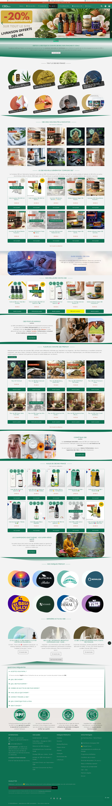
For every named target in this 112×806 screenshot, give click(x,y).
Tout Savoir (31, 338)
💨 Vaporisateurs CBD (77, 6)
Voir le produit (16, 207)
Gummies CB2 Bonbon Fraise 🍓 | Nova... (36, 232)
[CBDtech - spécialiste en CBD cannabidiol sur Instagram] (57, 799)
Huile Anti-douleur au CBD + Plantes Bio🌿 (75, 490)
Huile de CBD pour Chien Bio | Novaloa (17, 302)
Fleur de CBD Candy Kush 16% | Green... (56, 414)
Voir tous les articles (56, 659)
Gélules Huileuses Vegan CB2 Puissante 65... (94, 302)
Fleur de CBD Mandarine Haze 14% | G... (75, 414)
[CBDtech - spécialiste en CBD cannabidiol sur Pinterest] (54, 799)
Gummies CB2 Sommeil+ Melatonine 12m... (56, 232)
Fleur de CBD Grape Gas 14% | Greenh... (36, 414)
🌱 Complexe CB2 (42, 6)
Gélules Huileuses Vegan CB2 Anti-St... (75, 232)
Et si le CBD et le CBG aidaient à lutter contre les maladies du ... (23, 641)
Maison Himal (61, 747)
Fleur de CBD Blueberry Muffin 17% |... (56, 381)
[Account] (105, 6)
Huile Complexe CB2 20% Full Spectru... (36, 198)
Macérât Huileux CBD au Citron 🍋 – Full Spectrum (56, 490)
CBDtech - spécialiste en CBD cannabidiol (24, 803)
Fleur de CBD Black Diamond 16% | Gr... (36, 381)
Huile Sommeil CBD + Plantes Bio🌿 (16, 522)
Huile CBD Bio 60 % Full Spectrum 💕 (56, 302)
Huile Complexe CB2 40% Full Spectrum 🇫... (36, 302)
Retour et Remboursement (89, 763)
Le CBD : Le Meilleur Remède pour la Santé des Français (88, 641)
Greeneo (59, 738)
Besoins (21, 6)
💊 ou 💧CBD (52, 6)
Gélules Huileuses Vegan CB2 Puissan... (75, 198)
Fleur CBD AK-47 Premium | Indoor (95, 381)
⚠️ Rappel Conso (86, 746)
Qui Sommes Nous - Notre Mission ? (91, 739)
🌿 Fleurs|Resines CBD (63, 6)
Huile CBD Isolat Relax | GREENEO (36, 522)
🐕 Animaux (88, 6)
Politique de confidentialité (89, 766)
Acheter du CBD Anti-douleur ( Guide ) (42, 758)
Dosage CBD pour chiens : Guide (42, 754)
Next (102, 296)
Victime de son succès (37, 311)
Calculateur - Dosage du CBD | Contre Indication (42, 742)
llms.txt (83, 776)
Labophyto (60, 759)
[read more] (32, 263)
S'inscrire (55, 787)
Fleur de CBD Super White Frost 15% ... (17, 414)
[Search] (101, 6)
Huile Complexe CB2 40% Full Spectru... (16, 198)
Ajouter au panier (17, 311)
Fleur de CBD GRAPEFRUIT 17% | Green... (76, 381)
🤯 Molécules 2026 (30, 6)
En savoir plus (56, 52)
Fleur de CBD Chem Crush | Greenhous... (95, 414)
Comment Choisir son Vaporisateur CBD (43, 763)
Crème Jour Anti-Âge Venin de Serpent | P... (75, 302)
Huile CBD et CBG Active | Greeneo (75, 522)
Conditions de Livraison (88, 757)
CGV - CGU (84, 770)
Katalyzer (60, 753)
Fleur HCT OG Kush (16, 381)
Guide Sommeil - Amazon (40, 738)
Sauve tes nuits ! (80, 269)
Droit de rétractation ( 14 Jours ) (91, 760)
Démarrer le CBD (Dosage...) (41, 746)
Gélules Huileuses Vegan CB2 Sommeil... (95, 232)
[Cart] (109, 6)
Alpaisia (59, 750)
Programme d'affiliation (88, 754)
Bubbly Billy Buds (62, 744)
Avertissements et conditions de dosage (90, 750)
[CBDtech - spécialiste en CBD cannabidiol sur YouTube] (60, 799)
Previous (2, 23)
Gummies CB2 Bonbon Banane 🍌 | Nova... (56, 198)
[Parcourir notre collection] (19, 579)
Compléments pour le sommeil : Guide (42, 750)
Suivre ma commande (17, 738)
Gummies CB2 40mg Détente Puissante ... (95, 198)
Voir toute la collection (56, 246)
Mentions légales (86, 773)
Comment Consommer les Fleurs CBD (43, 768)
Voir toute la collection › (56, 124)
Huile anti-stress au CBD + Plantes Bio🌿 (95, 490)
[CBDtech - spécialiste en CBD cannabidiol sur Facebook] (51, 799)
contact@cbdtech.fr (16, 744)
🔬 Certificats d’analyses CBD (90, 743)
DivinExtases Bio (62, 756)
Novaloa (59, 741)
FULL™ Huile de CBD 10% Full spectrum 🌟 (56, 522)
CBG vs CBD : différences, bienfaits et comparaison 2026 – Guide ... (56, 641)
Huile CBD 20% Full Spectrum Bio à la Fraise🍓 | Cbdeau (36, 490)
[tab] (56, 671)
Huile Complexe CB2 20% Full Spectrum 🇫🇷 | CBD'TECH (95, 522)
